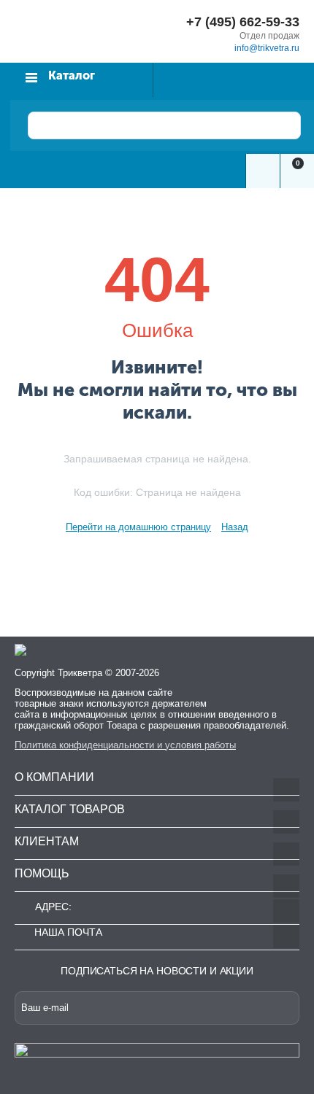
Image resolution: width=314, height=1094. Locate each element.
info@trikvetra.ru (266, 48)
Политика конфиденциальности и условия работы (125, 745)
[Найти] (278, 125)
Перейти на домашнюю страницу (138, 526)
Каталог (71, 75)
